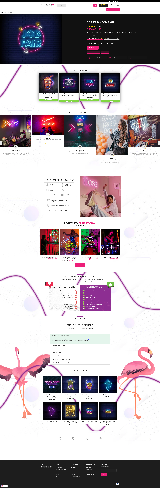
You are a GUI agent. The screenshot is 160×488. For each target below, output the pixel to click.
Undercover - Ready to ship (49, 257)
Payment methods (69, 1)
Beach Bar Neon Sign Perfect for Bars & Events (108, 421)
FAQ (48, 1)
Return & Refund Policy (61, 469)
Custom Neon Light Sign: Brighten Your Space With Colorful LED (52, 396)
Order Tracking (89, 467)
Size (88, 41)
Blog (57, 476)
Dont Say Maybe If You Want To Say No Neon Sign (71, 422)
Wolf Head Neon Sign (51, 421)
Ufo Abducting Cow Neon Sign (70, 395)
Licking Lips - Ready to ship (90, 257)
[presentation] (37, 246)
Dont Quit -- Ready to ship (110, 257)
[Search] (95, 5)
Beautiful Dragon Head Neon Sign (89, 395)
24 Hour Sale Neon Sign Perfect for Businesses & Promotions (110, 95)
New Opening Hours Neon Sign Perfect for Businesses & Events (69, 95)
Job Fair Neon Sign (100, 22)
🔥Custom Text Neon (88, 9)
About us (62, 1)
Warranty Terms (89, 469)
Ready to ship (98, 9)
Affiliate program (54, 1)
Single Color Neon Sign (52, 9)
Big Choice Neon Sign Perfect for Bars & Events (90, 94)
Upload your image (114, 9)
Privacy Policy (59, 467)
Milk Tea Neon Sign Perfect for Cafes (48, 94)
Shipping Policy (89, 471)
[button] (78, 170)
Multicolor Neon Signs (66, 9)
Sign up (104, 474)
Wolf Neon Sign (108, 395)
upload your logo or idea (87, 339)
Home (42, 9)
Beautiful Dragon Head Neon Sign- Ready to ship (70, 258)
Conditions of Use (60, 471)
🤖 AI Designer (77, 9)
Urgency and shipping (92, 35)
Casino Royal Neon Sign (89, 421)
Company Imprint (90, 474)
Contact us (43, 1)
